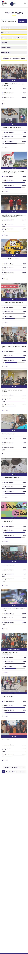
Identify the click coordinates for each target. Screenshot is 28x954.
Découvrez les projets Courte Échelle (14, 58)
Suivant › (14, 772)
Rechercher (22, 21)
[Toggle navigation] (25, 3)
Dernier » (22, 772)
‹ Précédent (15, 767)
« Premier (6, 767)
